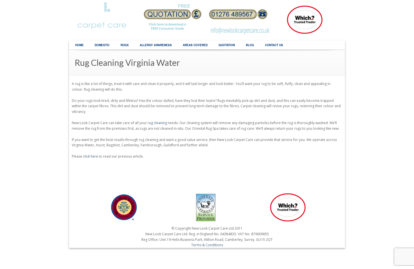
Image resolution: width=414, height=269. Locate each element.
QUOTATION (227, 45)
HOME (79, 45)
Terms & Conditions (207, 245)
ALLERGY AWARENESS (156, 45)
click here (90, 156)
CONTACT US (274, 45)
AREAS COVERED (195, 45)
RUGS (125, 45)
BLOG (250, 45)
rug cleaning (157, 122)
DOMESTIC (102, 45)
